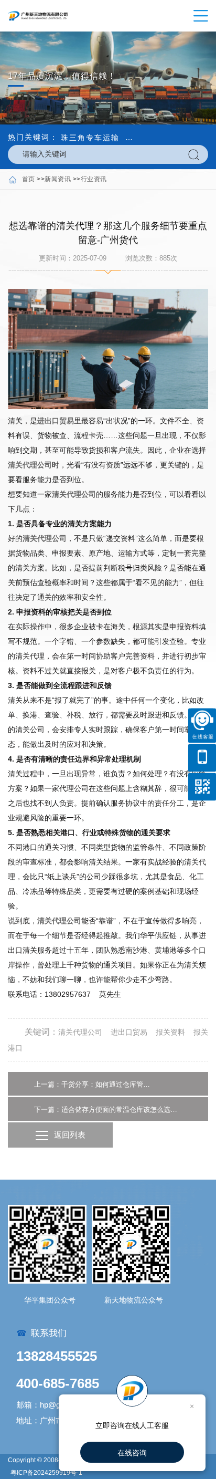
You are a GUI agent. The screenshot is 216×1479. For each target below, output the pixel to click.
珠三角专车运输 (90, 137)
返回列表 (69, 1134)
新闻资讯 (58, 179)
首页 (28, 179)
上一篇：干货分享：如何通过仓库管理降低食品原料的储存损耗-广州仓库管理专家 (92, 1084)
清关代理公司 (30, 465)
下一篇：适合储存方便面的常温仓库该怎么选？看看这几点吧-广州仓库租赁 (108, 1109)
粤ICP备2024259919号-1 (46, 1472)
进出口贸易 (55, 420)
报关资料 (170, 1032)
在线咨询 (132, 1453)
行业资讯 (94, 179)
